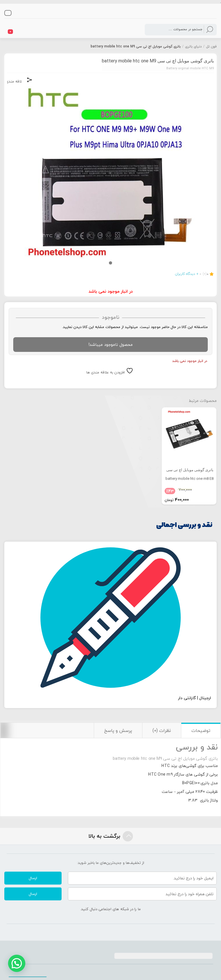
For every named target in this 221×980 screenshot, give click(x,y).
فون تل (211, 46)
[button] (16, 963)
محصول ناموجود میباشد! (111, 344)
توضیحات (200, 730)
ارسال (33, 878)
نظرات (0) (162, 730)
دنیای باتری (193, 46)
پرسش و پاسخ (118, 730)
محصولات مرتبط (203, 400)
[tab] (200, 730)
